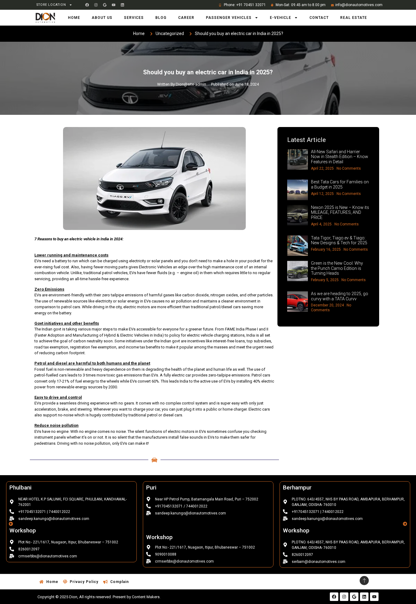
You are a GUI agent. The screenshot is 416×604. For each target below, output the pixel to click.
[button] (11, 524)
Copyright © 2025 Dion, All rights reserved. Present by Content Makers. (98, 597)
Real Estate (353, 18)
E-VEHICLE (280, 18)
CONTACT (319, 18)
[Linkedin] (122, 5)
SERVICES (134, 18)
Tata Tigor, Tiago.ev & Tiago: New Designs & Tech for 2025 (339, 240)
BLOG (161, 18)
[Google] (104, 5)
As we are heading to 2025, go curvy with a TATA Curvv (339, 296)
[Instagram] (96, 5)
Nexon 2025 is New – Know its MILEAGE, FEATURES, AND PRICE (340, 212)
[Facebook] (87, 5)
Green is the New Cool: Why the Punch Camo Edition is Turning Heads (337, 268)
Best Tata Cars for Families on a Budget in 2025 (340, 184)
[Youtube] (113, 5)
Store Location (51, 4)
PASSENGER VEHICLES (229, 18)
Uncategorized (170, 33)
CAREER (186, 18)
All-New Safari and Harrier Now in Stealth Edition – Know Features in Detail (339, 156)
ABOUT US (102, 18)
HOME (74, 18)
